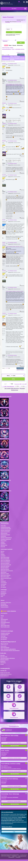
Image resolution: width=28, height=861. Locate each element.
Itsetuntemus (3, 593)
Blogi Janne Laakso (5, 576)
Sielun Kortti (3, 620)
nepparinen (4, 123)
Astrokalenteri (4, 582)
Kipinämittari (3, 536)
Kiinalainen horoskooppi (6, 539)
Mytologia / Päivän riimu (6, 602)
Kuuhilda (4, 63)
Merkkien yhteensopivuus (6, 537)
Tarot (2, 617)
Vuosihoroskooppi (4, 634)
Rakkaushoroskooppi (5, 534)
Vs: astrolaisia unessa (12, 63)
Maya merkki (3, 540)
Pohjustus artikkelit (4, 659)
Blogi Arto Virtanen (5, 567)
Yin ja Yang (3, 636)
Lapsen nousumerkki (5, 531)
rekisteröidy (7, 22)
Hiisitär (3, 219)
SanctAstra (4, 313)
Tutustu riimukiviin (4, 606)
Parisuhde (3, 594)
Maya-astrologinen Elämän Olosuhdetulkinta (10, 650)
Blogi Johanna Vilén (5, 558)
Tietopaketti (3, 581)
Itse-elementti (4, 639)
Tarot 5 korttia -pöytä (5, 625)
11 (7, 54)
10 (6, 54)
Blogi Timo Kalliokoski (5, 560)
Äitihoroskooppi (4, 533)
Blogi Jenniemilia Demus (6, 578)
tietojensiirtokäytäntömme (7, 823)
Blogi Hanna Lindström (5, 575)
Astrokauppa (3, 584)
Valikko (14, 8)
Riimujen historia (4, 605)
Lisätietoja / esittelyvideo (14, 743)
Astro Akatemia (4, 613)
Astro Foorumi (8, 17)
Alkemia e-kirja (4, 545)
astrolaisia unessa (19, 49)
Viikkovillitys (3, 525)
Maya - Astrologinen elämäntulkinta (8, 649)
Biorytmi (2, 551)
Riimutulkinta (3, 604)
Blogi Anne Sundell (5, 573)
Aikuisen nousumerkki (5, 530)
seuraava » (22, 52)
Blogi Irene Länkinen (5, 566)
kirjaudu (18, 21)
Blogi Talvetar (3, 572)
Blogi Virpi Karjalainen (5, 561)
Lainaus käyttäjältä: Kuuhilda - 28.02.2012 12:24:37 (14, 246)
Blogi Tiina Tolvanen (5, 569)
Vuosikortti (3, 623)
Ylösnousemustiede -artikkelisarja (7, 658)
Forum (2, 579)
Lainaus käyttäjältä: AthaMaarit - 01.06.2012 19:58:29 (14, 291)
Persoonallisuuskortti (5, 622)
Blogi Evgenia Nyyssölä (6, 564)
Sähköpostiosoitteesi (7, 826)
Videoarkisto (3, 662)
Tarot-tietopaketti (4, 619)
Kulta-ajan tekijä (3, 656)
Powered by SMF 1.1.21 (19, 384)
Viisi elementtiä (4, 637)
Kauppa (2, 664)
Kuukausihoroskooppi (5, 527)
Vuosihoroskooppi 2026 (6, 528)
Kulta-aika (2, 655)
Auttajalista (3, 543)
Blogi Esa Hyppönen (5, 563)
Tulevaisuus (3, 591)
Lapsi (2, 596)
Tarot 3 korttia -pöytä (5, 626)
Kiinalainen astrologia (5, 633)
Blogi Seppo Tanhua (5, 557)
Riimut (2, 552)
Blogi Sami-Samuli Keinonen (7, 570)
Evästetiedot (18, 857)
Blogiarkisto (2, 661)
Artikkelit (2, 542)
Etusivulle (3, 546)
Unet (13, 49)
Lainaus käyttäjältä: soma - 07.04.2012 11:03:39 (13, 84)
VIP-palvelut (3, 587)
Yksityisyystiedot (11, 857)
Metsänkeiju (4, 103)
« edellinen (18, 52)
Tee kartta (3, 585)
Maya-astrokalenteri (5, 647)
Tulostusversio (21, 54)
